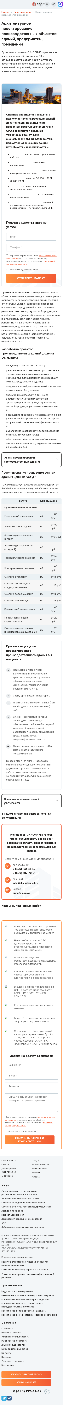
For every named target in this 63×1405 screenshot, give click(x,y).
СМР (3, 1223)
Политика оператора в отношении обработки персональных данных (24, 1263)
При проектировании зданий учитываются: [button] (21, 801)
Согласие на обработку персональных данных (24, 1269)
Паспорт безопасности (13, 1215)
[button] (31, 460)
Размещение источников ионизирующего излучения (27, 1295)
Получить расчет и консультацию (29, 1139)
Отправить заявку (31, 278)
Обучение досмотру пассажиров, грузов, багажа (26, 1206)
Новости (36, 1172)
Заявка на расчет (26, 1382)
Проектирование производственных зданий (23, 1310)
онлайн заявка (21, 893)
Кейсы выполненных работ (14, 1349)
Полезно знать (39, 1168)
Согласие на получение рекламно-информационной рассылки (27, 1276)
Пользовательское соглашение (17, 1257)
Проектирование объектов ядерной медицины (25, 1299)
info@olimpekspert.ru (25, 883)
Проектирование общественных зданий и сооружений (29, 1315)
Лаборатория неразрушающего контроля (22, 1227)
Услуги (35, 1160)
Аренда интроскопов (12, 1211)
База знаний (7, 1365)
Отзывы (36, 1176)
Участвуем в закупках (12, 1361)
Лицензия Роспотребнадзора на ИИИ (20, 1198)
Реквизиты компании (11, 1332)
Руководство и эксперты (14, 1340)
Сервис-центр (8, 1160)
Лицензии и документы (13, 1345)
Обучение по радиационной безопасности (23, 1202)
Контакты (6, 1353)
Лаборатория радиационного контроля (21, 1219)
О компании (7, 1176)
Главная (5, 12)
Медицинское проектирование (17, 1291)
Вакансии (6, 1357)
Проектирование (22, 12)
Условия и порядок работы (15, 1336)
